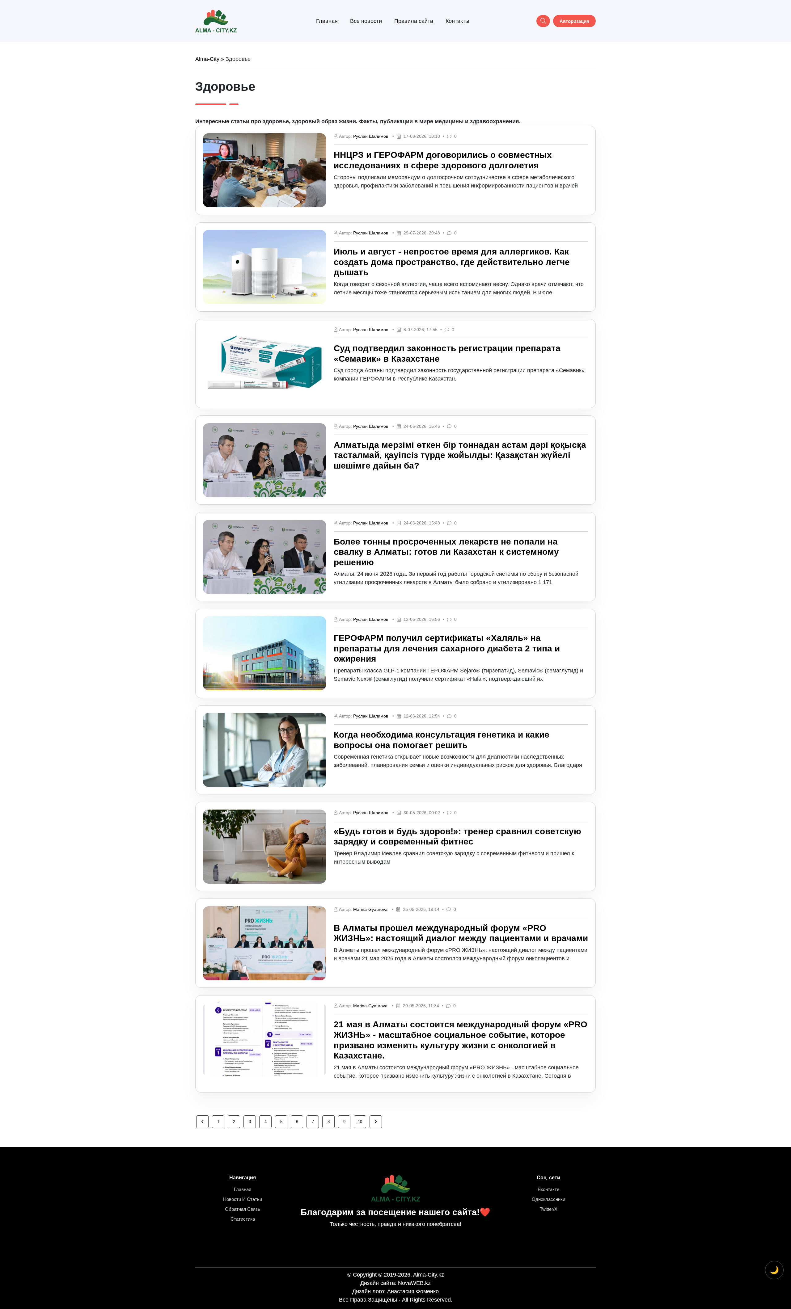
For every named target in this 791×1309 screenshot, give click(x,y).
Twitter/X (548, 1209)
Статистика (243, 1219)
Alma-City (207, 59)
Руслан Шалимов (370, 136)
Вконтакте (548, 1189)
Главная (327, 21)
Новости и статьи (242, 1199)
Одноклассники (548, 1199)
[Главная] (216, 21)
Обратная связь (242, 1209)
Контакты (457, 21)
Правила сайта (413, 21)
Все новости (366, 21)
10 (360, 1121)
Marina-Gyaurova (370, 909)
